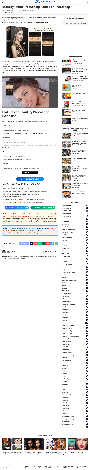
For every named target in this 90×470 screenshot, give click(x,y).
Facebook (75, 261)
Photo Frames (75, 312)
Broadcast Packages (75, 237)
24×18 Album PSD (75, 216)
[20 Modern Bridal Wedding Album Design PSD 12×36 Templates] (66, 177)
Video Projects (75, 411)
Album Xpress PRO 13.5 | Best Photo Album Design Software (80, 77)
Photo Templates (75, 317)
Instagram (75, 288)
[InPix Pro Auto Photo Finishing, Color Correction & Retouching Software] (66, 71)
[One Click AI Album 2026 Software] (66, 96)
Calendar (75, 245)
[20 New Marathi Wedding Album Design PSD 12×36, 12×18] (66, 194)
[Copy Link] (56, 243)
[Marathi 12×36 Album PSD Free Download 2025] (66, 186)
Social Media (75, 373)
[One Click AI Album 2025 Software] (66, 112)
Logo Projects (75, 296)
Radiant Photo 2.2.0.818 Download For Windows (34, 453)
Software (74, 88)
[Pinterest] (50, 251)
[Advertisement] (75, 41)
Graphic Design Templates (75, 280)
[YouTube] (46, 251)
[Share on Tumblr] (44, 243)
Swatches (75, 381)
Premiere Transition (75, 352)
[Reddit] (53, 251)
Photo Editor (75, 73)
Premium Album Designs (75, 355)
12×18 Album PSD (75, 205)
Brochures (75, 240)
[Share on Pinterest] (36, 243)
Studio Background (75, 379)
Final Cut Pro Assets (75, 264)
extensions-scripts (75, 259)
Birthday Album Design (75, 232)
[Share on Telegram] (52, 243)
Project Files (75, 365)
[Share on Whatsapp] (40, 243)
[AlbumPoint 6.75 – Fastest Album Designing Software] (66, 104)
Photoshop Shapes (75, 339)
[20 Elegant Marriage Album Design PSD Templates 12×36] (66, 169)
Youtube (75, 427)
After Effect (75, 227)
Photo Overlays (75, 315)
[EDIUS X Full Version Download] (66, 121)
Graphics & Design (75, 283)
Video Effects (75, 403)
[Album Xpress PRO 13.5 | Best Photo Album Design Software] (66, 79)
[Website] (41, 251)
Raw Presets (75, 371)
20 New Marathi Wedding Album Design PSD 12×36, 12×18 (78, 193)
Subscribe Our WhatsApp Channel (44, 207)
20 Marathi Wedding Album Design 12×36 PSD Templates (79, 150)
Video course (75, 397)
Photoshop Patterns (75, 333)
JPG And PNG (75, 291)
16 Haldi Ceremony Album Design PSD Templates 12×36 (79, 159)
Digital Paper (75, 253)
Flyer (75, 267)
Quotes (75, 368)
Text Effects (75, 384)
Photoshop (75, 320)
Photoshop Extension (41, 22)
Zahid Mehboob (12, 251)
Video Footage (75, 405)
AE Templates (75, 221)
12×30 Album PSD (75, 208)
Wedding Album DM (75, 421)
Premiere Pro (75, 349)
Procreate (75, 357)
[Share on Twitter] (31, 243)
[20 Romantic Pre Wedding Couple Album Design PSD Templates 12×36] (66, 144)
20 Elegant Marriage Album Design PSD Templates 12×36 (79, 167)
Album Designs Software (77, 63)
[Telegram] (55, 251)
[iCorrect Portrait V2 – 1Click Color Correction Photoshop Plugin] (56, 444)
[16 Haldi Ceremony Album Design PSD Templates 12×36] (66, 161)
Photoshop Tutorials (75, 344)
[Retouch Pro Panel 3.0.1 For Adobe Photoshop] (78, 444)
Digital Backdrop (75, 251)
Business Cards (75, 243)
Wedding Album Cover (75, 416)
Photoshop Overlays (75, 331)
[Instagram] (48, 251)
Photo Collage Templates (75, 304)
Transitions (75, 392)
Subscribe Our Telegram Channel (18, 207)
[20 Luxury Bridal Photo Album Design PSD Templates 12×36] (66, 136)
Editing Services (75, 256)
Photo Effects (75, 309)
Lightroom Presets (75, 293)
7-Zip (36, 230)
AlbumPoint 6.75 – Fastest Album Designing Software (79, 102)
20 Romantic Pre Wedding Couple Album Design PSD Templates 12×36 (79, 143)
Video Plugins (75, 408)
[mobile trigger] (3, 2)
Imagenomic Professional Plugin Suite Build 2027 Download (12, 453)
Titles (75, 389)
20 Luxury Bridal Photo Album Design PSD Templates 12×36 (80, 134)
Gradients (75, 277)
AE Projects (75, 219)
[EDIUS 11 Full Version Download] (66, 87)
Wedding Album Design (75, 419)
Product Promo (75, 363)
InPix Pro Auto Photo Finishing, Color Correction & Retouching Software (79, 70)
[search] (87, 2)
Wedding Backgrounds (75, 424)
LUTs (75, 299)
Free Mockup (75, 275)
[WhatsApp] (57, 251)
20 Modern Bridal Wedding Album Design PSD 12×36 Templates (79, 176)
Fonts (75, 269)
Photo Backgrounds (75, 301)
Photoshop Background (75, 325)
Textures (75, 387)
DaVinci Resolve (75, 248)
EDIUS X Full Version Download (80, 118)
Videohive (75, 413)
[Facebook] (43, 251)
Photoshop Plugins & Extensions (27, 10)
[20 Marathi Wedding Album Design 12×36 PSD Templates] (66, 152)
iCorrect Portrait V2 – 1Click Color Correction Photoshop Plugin (56, 453)
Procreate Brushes (75, 360)
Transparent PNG (75, 395)
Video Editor (75, 400)
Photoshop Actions (75, 323)
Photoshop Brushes (75, 328)
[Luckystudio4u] (45, 2)
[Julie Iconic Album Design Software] (66, 62)
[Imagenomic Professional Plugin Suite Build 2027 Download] (12, 444)
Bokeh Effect (75, 235)
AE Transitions (75, 224)
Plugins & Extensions (75, 347)
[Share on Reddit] (48, 243)
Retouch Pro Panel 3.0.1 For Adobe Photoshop (78, 453)
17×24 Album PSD (75, 213)
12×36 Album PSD (75, 211)
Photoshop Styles (75, 341)
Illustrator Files (75, 285)
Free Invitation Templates (75, 272)
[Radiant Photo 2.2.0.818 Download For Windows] (34, 444)
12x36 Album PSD (75, 137)
